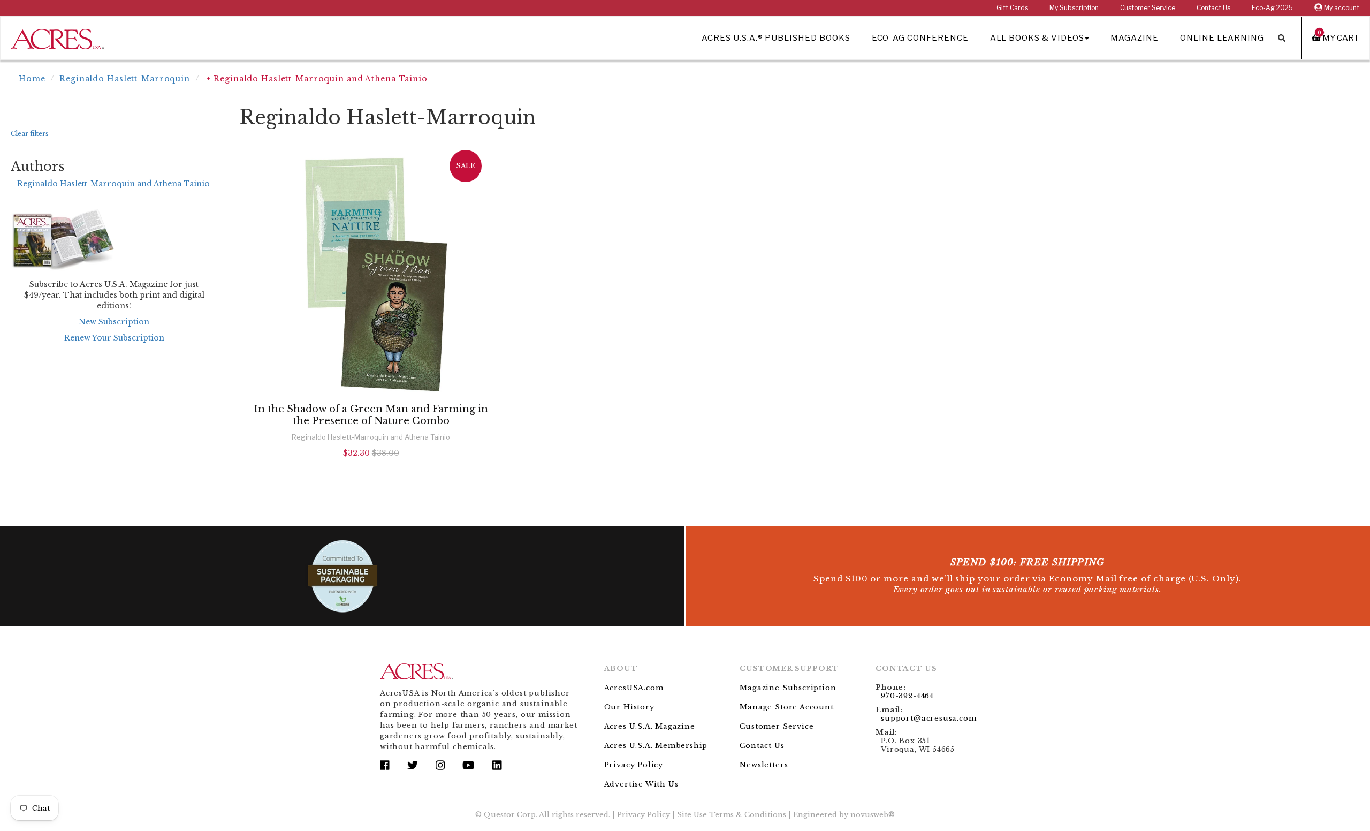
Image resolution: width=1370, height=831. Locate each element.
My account (1340, 8)
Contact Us (1213, 8)
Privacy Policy (633, 764)
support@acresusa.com (928, 718)
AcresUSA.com (634, 687)
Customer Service (1147, 8)
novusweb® (872, 814)
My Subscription (1074, 8)
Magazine (1134, 38)
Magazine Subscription (788, 687)
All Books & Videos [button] (1037, 38)
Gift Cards (1012, 8)
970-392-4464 (907, 695)
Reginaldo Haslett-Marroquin (124, 79)
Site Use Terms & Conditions (731, 814)
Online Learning (1222, 38)
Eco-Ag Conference (920, 38)
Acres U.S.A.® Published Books (776, 38)
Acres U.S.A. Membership (656, 745)
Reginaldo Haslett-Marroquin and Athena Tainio (113, 183)
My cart (1338, 38)
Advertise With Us (641, 784)
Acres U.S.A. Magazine (649, 726)
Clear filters (30, 134)
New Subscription (114, 322)
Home (32, 79)
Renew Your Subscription (114, 338)
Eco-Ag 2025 (1272, 8)
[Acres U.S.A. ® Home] (57, 37)
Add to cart (371, 481)
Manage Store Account (786, 707)
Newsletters (764, 764)
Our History (629, 707)
